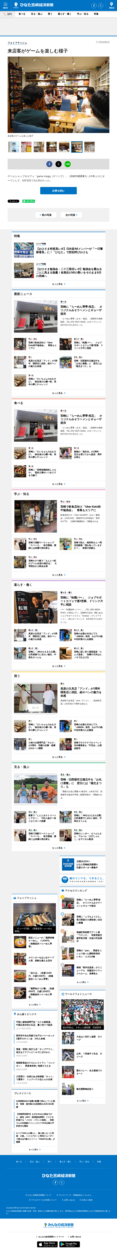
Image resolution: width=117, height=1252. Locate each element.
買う (50, 13)
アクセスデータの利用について (44, 1200)
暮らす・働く (65, 13)
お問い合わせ (69, 1200)
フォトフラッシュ (17, 42)
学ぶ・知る (83, 13)
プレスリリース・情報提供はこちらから (75, 1195)
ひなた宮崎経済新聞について (39, 1195)
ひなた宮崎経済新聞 (33, 5)
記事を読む (58, 190)
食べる (22, 13)
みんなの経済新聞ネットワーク (58, 1225)
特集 (96, 13)
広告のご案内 (87, 1200)
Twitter (100, 5)
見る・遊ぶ (36, 13)
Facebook (94, 5)
